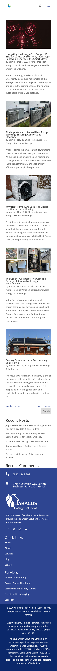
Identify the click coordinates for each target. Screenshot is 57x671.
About (8, 548)
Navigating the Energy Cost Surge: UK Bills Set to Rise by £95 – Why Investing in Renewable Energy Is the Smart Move (28, 57)
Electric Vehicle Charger (25, 65)
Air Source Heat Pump (15, 577)
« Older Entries (13, 406)
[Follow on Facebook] (8, 529)
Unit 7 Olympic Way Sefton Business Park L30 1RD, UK (29, 485)
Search (46, 411)
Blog (7, 559)
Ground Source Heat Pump (18, 583)
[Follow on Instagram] (19, 529)
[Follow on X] (14, 529)
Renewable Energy (23, 143)
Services (9, 553)
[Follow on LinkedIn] (25, 529)
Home (8, 542)
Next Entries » (44, 406)
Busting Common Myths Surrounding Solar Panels (26, 361)
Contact (8, 564)
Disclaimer (36, 611)
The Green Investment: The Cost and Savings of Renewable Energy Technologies (26, 281)
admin (12, 61)
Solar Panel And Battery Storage (20, 588)
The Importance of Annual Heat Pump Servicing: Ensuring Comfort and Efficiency (27, 135)
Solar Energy (20, 68)
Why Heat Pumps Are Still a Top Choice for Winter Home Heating (27, 208)
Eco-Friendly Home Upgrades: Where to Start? (28, 441)
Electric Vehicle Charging (17, 594)
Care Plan (9, 599)
